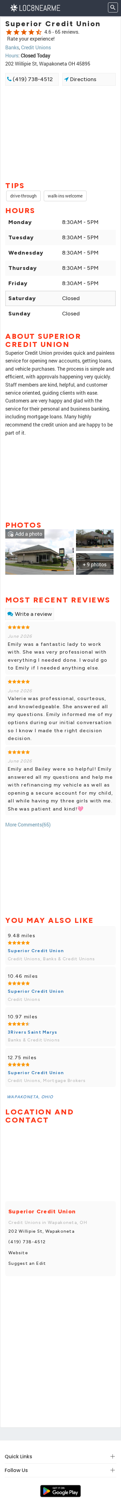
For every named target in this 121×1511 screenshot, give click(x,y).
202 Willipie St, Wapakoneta (41, 1231)
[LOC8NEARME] (34, 7)
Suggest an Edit (27, 1263)
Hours (11, 55)
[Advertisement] (60, 133)
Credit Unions (36, 47)
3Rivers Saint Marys (32, 1032)
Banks (12, 47)
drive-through (23, 196)
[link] (39, 551)
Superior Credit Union (36, 950)
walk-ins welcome (65, 196)
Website (18, 1252)
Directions (82, 79)
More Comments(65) (28, 824)
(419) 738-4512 (32, 79)
